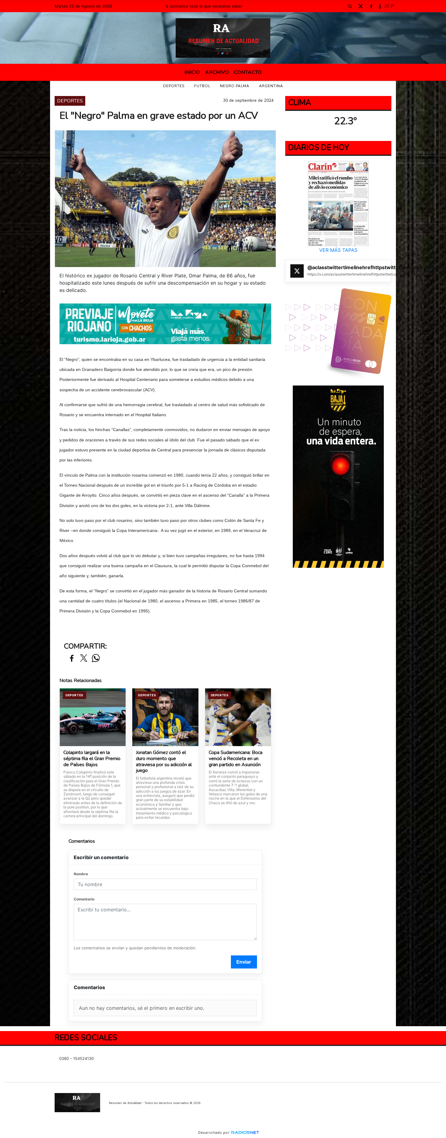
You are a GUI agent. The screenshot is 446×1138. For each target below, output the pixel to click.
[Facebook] (371, 6)
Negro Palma (234, 86)
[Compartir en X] (83, 658)
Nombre (81, 874)
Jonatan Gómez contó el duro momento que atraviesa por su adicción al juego (164, 761)
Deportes (173, 86)
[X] (360, 6)
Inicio (192, 72)
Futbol (202, 86)
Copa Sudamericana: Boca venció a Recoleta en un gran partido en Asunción (235, 759)
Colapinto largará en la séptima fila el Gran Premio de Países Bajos (91, 759)
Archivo (217, 72)
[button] (350, 6)
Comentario (84, 899)
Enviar (243, 962)
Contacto (248, 72)
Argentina (271, 86)
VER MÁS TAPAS (338, 250)
